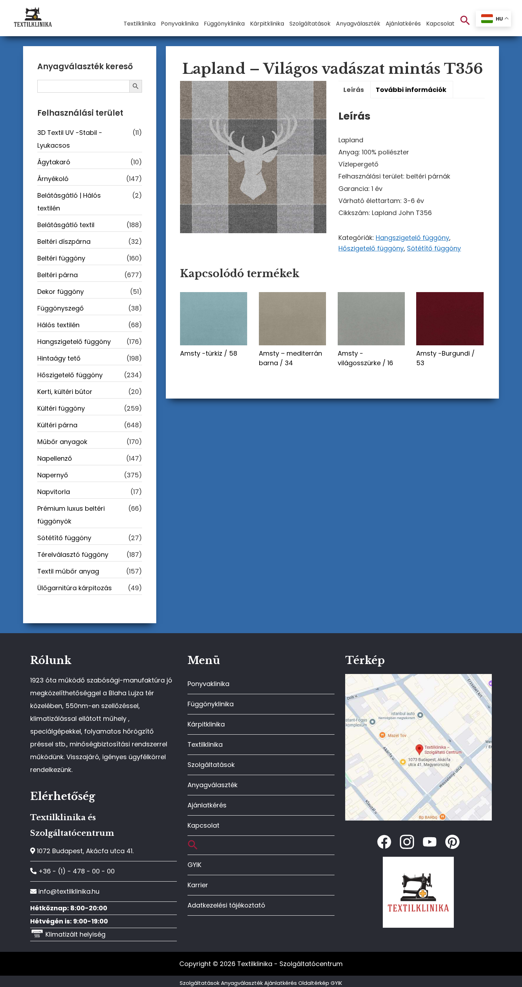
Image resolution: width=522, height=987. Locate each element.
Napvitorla (53, 491)
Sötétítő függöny (434, 248)
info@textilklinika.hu (68, 891)
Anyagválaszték (212, 784)
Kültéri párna (57, 425)
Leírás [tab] (353, 89)
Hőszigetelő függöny (371, 248)
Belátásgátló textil (65, 224)
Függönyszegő (60, 308)
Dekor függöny (60, 291)
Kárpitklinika (206, 724)
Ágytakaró (53, 162)
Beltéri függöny (61, 258)
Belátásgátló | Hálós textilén (69, 202)
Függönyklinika (210, 704)
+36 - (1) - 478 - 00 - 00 (76, 871)
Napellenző (54, 458)
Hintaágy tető (59, 358)
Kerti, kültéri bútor (64, 391)
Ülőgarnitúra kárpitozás (74, 587)
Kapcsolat (203, 825)
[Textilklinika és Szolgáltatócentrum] (418, 677)
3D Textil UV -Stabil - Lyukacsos (69, 139)
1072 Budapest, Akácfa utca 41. (84, 850)
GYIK (194, 864)
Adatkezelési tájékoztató (226, 905)
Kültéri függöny (61, 408)
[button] (465, 21)
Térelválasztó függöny (72, 554)
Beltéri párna (57, 274)
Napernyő (52, 475)
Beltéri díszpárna (64, 241)
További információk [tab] (411, 89)
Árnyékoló (53, 178)
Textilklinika (205, 744)
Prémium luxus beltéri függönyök (71, 515)
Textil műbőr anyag (68, 571)
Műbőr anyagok (62, 441)
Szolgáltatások (211, 764)
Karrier (197, 885)
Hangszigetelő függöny (412, 237)
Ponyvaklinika (208, 683)
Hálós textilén (58, 324)
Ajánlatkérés (207, 805)
